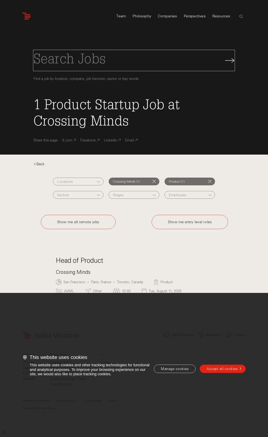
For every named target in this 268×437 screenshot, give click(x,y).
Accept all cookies (222, 369)
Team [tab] (121, 16)
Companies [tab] (167, 16)
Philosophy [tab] (142, 16)
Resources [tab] (221, 16)
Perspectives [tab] (195, 16)
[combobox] (78, 181)
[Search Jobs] (134, 60)
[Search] (241, 16)
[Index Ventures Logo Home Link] (26, 16)
